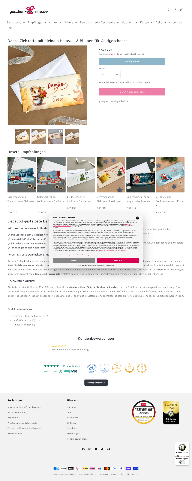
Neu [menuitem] (9, 28)
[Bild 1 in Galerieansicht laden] (22, 136)
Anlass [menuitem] (53, 22)
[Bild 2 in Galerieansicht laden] (38, 136)
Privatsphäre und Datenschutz (22, 423)
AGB (127, 474)
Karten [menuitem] (144, 22)
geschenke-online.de (67, 474)
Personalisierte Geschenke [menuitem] (97, 22)
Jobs (69, 412)
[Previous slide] (11, 183)
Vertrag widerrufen (96, 382)
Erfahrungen (73, 433)
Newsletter (72, 428)
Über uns (71, 407)
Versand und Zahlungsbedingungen (25, 428)
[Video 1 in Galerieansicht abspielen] (55, 136)
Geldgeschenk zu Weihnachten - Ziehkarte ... (21, 201)
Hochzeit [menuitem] (128, 22)
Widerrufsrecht (15, 433)
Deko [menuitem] (159, 22)
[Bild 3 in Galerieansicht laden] (72, 136)
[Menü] (187, 444)
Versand (114, 54)
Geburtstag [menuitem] (13, 22)
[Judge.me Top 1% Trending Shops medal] (142, 368)
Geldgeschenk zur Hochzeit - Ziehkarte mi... (80, 199)
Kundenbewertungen (77, 438)
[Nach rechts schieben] (84, 136)
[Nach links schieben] (11, 136)
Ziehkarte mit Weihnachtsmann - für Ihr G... (170, 201)
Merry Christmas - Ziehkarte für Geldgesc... (110, 199)
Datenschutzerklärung (88, 474)
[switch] (182, 462)
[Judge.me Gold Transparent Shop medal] (117, 368)
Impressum (13, 417)
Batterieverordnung (17, 412)
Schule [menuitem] (68, 22)
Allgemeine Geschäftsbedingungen (24, 407)
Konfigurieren (132, 61)
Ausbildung (72, 417)
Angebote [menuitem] (175, 22)
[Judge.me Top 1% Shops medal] (129, 368)
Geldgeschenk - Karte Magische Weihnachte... (139, 199)
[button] (168, 10)
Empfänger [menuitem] (35, 22)
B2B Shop (71, 423)
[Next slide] (180, 183)
